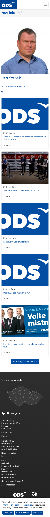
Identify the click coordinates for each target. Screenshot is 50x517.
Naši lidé (5, 463)
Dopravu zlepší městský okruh (16, 293)
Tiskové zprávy (7, 420)
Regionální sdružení (10, 466)
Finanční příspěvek (9, 449)
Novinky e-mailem (9, 453)
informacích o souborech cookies (17, 505)
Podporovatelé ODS (10, 446)
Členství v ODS (7, 441)
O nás (4, 460)
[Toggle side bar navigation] (25, 22)
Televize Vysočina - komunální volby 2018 (21, 190)
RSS (3, 456)
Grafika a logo (7, 477)
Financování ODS (8, 474)
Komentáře (6, 428)
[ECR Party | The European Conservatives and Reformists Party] (34, 494)
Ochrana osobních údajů (12, 481)
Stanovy (4, 469)
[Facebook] (2, 91)
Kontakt (4, 436)
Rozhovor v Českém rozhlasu (16, 242)
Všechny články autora (25, 361)
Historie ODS (7, 471)
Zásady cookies (8, 484)
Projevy (4, 426)
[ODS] (20, 493)
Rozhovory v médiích (10, 423)
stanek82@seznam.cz (15, 86)
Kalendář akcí (7, 432)
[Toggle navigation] (45, 4)
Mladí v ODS (6, 443)
